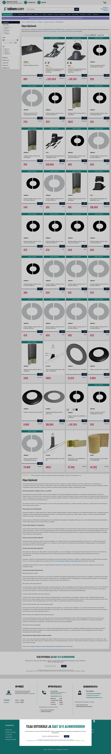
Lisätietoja (83, 740)
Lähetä (66, 736)
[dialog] (55, 377)
